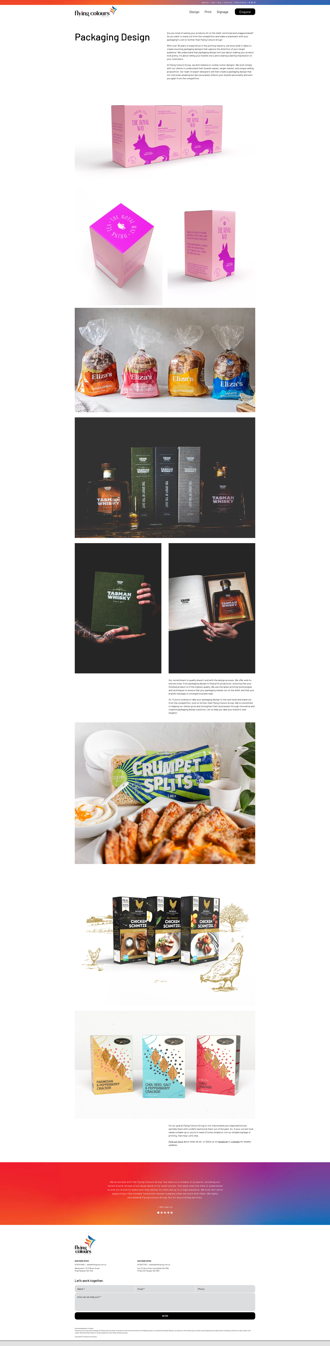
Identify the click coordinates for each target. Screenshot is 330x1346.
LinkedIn (235, 1141)
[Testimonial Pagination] (158, 1216)
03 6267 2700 (142, 1265)
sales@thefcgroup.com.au (96, 1265)
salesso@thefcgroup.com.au (159, 1265)
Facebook (223, 1141)
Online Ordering (240, 2)
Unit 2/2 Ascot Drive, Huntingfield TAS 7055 (153, 1268)
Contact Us (228, 2)
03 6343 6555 (80, 1265)
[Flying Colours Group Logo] (96, 7)
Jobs (213, 2)
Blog (219, 2)
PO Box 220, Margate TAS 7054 (148, 1271)
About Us (205, 2)
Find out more (176, 1141)
